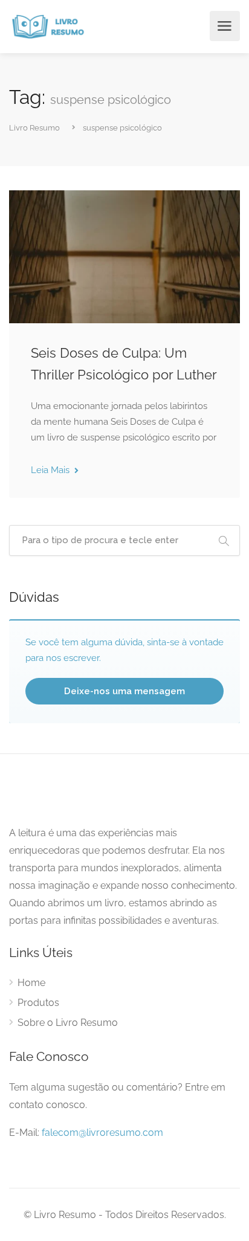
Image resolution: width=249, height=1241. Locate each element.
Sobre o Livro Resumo (68, 1022)
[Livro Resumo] (48, 26)
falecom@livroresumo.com (102, 1132)
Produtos (38, 1002)
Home (31, 982)
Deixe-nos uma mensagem (124, 691)
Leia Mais (51, 470)
